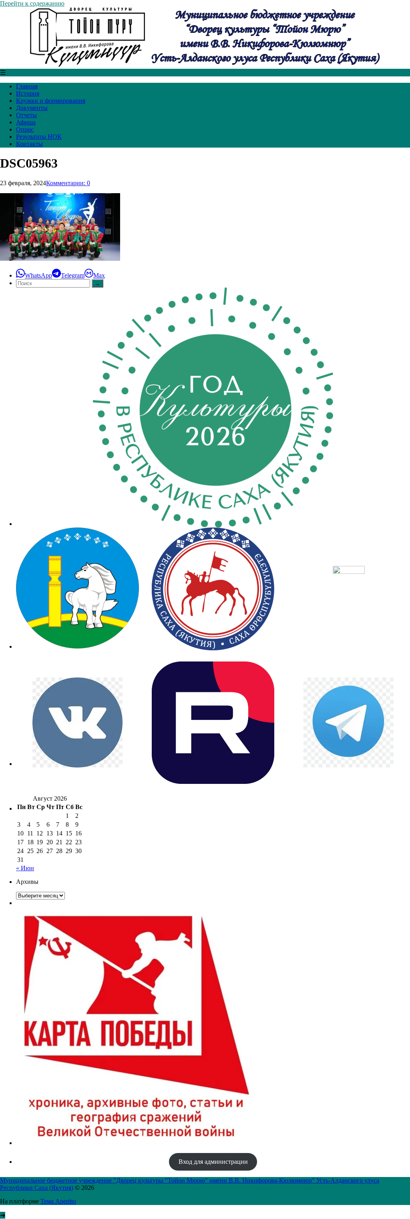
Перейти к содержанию (32, 3)
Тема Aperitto (58, 1201)
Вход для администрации (213, 1161)
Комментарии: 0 (68, 183)
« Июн (25, 868)
